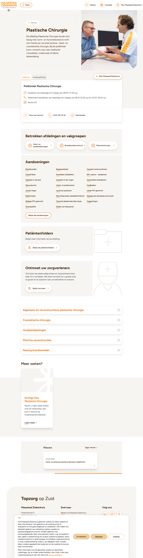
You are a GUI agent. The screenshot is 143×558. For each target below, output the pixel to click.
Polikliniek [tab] (26, 77)
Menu (27, 5)
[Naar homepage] (9, 7)
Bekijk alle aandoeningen (38, 215)
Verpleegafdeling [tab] (39, 77)
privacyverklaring (55, 555)
